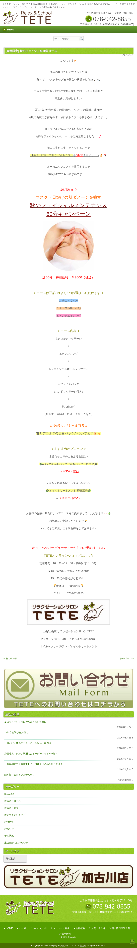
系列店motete (69, 937)
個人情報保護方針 (120, 928)
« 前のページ (10, 658)
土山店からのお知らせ (16, 842)
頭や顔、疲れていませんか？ (19, 774)
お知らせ (9, 828)
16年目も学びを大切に (16, 732)
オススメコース (12, 801)
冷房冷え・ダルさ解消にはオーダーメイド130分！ (30, 753)
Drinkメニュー (11, 794)
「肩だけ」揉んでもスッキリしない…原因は (27, 743)
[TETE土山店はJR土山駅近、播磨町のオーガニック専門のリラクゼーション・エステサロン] (28, 23)
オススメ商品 (11, 808)
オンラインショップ (14, 814)
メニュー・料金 (61, 928)
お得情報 (9, 821)
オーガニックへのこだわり (33, 928)
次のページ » (127, 658)
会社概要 (80, 928)
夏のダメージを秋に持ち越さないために (25, 721)
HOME (9, 928)
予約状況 (9, 835)
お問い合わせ (98, 928)
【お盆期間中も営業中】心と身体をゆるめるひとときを (33, 764)
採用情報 (66, 934)
